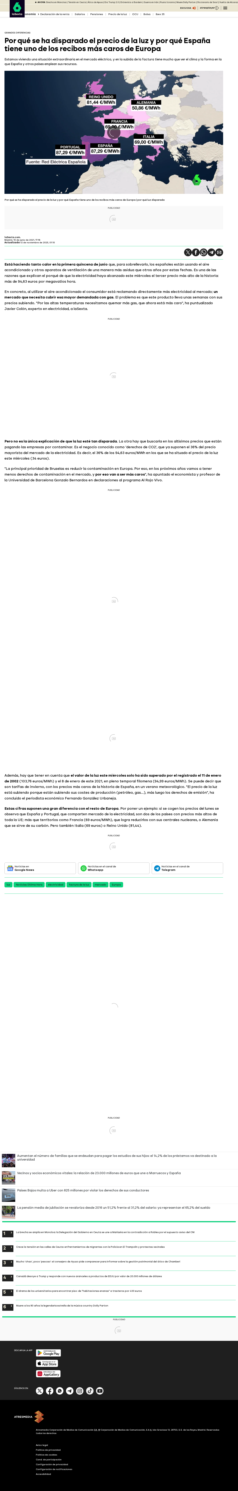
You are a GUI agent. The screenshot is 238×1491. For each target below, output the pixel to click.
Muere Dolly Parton (186, 2)
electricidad (55, 884)
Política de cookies (46, 1454)
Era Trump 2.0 (111, 2)
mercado (100, 884)
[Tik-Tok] (90, 1393)
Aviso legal (42, 1445)
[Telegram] (211, 252)
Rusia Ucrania (167, 2)
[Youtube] (100, 1393)
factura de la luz (79, 884)
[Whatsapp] (60, 1393)
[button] (188, 252)
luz (8, 884)
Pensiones (96, 14)
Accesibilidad (43, 1474)
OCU (135, 14)
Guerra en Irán (151, 2)
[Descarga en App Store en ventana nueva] (47, 1366)
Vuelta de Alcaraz (228, 2)
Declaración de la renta (54, 14)
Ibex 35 (160, 14)
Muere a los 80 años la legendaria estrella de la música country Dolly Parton (62, 1305)
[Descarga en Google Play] (48, 1355)
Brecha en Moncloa (56, 2)
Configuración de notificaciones (54, 1469)
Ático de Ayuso (95, 2)
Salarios (80, 14)
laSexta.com (12, 237)
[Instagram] (80, 1393)
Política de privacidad (48, 1450)
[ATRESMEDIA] (119, 1417)
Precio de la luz (117, 14)
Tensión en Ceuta (77, 2)
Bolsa (146, 14)
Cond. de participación (49, 1459)
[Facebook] (50, 1393)
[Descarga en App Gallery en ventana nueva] (48, 1376)
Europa (116, 884)
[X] (40, 1393)
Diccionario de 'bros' (207, 2)
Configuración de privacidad (52, 1464)
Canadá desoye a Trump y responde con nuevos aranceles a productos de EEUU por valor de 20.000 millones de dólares (89, 1276)
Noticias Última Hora (29, 884)
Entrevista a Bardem (131, 2)
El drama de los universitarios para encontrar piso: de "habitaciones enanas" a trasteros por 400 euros (79, 1290)
